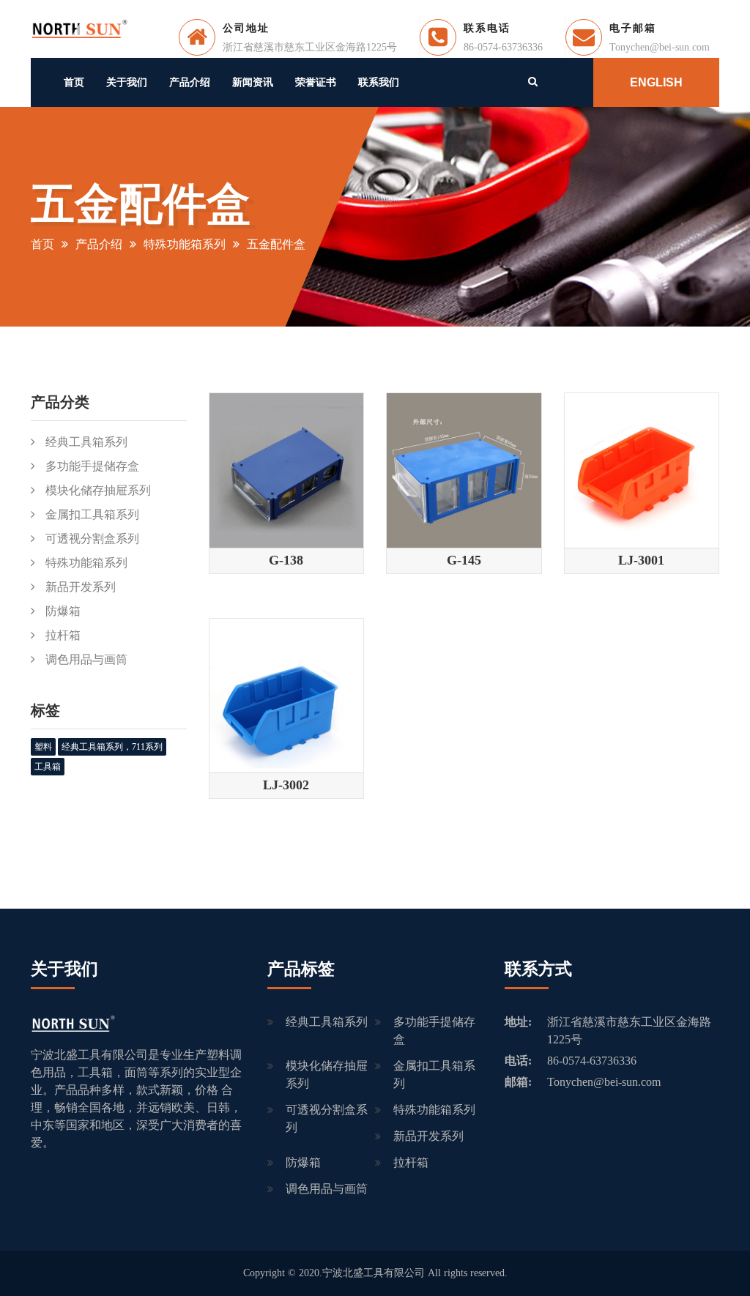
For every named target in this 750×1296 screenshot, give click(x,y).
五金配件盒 (276, 244)
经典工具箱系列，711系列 (112, 747)
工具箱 (47, 766)
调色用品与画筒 (86, 659)
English (656, 82)
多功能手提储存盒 (92, 466)
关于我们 (126, 82)
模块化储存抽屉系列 (98, 490)
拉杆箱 (63, 635)
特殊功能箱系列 (185, 244)
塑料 (43, 747)
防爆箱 (63, 611)
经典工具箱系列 (86, 442)
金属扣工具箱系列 (92, 514)
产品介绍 (189, 82)
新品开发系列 (80, 587)
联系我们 (378, 82)
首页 (74, 82)
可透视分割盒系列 (92, 538)
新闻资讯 (252, 82)
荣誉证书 (315, 82)
